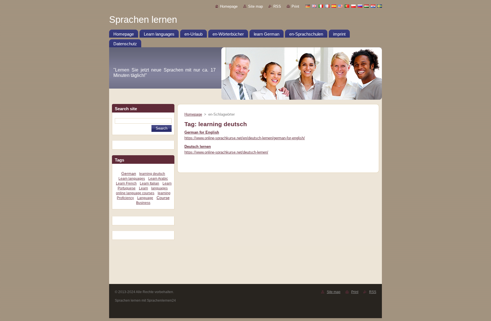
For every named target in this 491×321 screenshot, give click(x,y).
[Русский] (360, 6)
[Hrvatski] (373, 6)
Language (145, 198)
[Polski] (353, 6)
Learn (143, 188)
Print (295, 6)
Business (143, 203)
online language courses (135, 193)
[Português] (347, 6)
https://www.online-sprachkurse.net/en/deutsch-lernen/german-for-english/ (244, 138)
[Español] (334, 6)
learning (164, 193)
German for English (201, 132)
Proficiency (125, 198)
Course (163, 198)
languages (159, 188)
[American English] (340, 6)
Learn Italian (149, 183)
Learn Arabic (158, 179)
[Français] (327, 6)
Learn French (126, 183)
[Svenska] (379, 6)
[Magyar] (366, 6)
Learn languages (131, 179)
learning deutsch (152, 174)
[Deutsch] (307, 6)
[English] (314, 6)
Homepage (229, 6)
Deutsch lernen (197, 146)
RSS (277, 6)
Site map (255, 6)
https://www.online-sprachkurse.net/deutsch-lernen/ (226, 152)
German (128, 173)
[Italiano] (321, 6)
